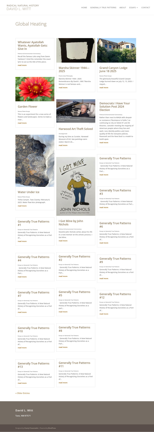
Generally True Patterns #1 (33, 223)
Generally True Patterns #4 (33, 258)
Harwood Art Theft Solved (76, 129)
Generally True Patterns (103, 8)
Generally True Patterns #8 (74, 329)
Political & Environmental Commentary (29, 53)
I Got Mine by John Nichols (71, 222)
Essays (132, 8)
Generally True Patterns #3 (115, 192)
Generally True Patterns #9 (115, 260)
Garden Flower (27, 106)
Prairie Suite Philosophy (66, 76)
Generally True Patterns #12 (115, 295)
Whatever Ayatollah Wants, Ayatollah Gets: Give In (33, 45)
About (122, 8)
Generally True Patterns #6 (115, 224)
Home (84, 8)
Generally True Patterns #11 (74, 364)
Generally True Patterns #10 (33, 329)
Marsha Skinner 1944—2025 (74, 69)
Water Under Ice (28, 192)
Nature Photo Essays (24, 111)
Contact (145, 8)
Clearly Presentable (31, 428)
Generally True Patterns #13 (33, 365)
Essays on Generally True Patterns (28, 229)
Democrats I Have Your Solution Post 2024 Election (114, 106)
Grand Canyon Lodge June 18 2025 (113, 69)
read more (22, 65)
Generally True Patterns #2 (74, 258)
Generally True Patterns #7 (33, 294)
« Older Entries (22, 393)
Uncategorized (63, 133)
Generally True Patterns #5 (74, 293)
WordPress (52, 428)
